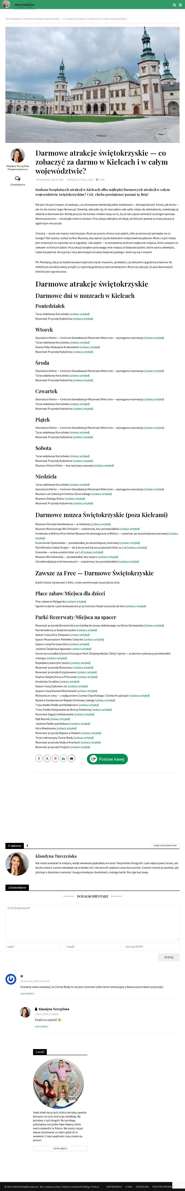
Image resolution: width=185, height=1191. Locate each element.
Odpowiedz (27, 993)
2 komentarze (17, 184)
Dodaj (168, 957)
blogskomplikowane (18, 169)
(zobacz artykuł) (108, 557)
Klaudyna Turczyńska (17, 166)
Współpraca (114, 1186)
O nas (129, 1186)
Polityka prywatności (166, 1186)
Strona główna (13, 18)
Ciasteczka (142, 1186)
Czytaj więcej (60, 1148)
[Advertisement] (107, 804)
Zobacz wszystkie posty (165, 845)
